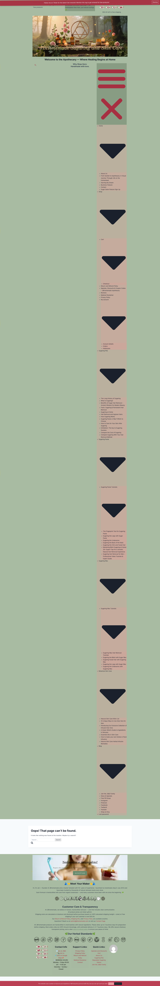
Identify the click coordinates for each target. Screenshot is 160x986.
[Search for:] (43, 840)
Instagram (104, 800)
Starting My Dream (107, 183)
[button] (35, 65)
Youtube (103, 809)
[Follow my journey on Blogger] (108, 7)
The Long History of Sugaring (110, 398)
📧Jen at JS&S (61, 951)
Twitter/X (104, 807)
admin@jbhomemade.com (79, 921)
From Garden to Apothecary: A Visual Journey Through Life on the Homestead (113, 178)
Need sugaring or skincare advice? (80, 862)
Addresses (106, 348)
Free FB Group (106, 798)
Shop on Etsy (105, 812)
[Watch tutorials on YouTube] (121, 7)
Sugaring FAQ (99, 958)
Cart (99, 953)
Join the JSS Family (80, 873)
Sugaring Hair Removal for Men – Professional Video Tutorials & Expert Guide (114, 556)
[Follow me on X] (114, 7)
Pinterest (104, 803)
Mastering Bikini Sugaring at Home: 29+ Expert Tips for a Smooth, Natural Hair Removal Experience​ (114, 549)
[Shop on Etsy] (39, 946)
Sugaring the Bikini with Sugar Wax (114, 657)
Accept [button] (111, 983)
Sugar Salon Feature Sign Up (110, 189)
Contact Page (100, 921)
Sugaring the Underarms (111, 540)
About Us (104, 173)
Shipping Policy (80, 953)
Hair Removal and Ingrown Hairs (111, 414)
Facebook (104, 805)
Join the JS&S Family (108, 794)
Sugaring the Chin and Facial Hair (114, 545)
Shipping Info (75, 919)
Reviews (103, 293)
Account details (108, 344)
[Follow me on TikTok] (39, 950)
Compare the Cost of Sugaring (111, 432)
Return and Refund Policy (109, 286)
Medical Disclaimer (107, 295)
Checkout (106, 284)
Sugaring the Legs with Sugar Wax (114, 664)
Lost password (104, 814)
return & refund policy (80, 929)
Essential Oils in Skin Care (109, 735)
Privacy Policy (105, 297)
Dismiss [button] (155, 2)
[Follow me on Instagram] (45, 950)
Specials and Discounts (99, 951)
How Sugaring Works (108, 416)
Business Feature (106, 185)
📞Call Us (61, 953)
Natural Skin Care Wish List (110, 719)
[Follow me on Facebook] (45, 946)
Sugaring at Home (107, 412)
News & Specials (106, 796)
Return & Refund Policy (62, 919)
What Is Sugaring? (107, 401)
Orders (105, 346)
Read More (118, 983)
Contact (103, 187)
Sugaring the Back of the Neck (113, 542)
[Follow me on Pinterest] (102, 7)
